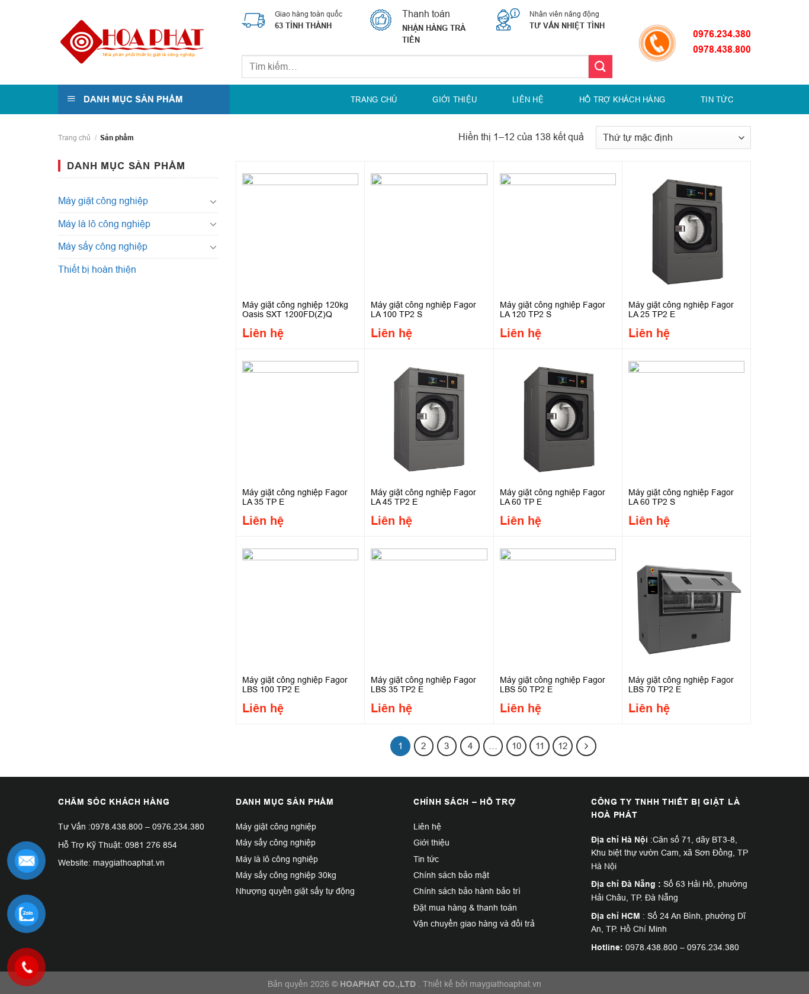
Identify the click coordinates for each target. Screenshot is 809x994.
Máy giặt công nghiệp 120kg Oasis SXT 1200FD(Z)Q (295, 309)
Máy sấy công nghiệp (102, 246)
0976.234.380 (722, 34)
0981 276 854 (151, 845)
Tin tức (717, 99)
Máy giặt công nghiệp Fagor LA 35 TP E (295, 497)
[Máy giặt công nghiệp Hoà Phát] (132, 42)
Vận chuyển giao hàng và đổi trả (474, 923)
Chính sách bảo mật (451, 875)
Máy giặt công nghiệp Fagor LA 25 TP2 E (681, 309)
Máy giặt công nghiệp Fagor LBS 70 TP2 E (681, 684)
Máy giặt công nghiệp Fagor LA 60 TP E (552, 497)
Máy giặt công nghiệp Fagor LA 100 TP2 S (423, 309)
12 (562, 746)
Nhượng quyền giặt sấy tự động (295, 891)
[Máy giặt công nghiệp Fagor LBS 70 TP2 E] (686, 603)
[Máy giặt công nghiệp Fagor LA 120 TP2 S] (558, 228)
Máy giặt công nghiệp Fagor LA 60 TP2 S (681, 497)
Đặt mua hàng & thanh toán (465, 907)
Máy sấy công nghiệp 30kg (286, 875)
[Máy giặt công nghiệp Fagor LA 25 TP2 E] (686, 228)
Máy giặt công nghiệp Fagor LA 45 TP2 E (423, 497)
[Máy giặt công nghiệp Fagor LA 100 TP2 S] (429, 228)
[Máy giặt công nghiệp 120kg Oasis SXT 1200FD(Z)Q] (300, 228)
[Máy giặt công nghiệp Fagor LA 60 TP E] (558, 416)
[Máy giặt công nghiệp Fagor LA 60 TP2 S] (686, 416)
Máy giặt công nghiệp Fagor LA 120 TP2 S (552, 309)
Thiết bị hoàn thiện (97, 269)
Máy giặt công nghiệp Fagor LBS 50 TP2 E (552, 684)
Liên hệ (528, 99)
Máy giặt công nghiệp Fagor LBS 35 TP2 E (423, 684)
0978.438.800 (117, 826)
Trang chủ (374, 99)
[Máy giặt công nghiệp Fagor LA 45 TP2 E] (429, 416)
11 (539, 746)
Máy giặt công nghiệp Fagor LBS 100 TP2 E (295, 684)
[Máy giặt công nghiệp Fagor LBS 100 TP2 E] (300, 603)
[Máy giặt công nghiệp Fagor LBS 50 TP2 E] (558, 603)
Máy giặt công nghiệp (103, 200)
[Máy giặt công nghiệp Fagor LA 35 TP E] (300, 416)
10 (516, 746)
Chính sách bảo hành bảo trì (467, 891)
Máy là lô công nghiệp (104, 223)
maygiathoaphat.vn (505, 984)
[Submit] (600, 66)
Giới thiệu (454, 99)
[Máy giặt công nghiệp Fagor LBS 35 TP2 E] (429, 603)
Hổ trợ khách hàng (622, 99)
